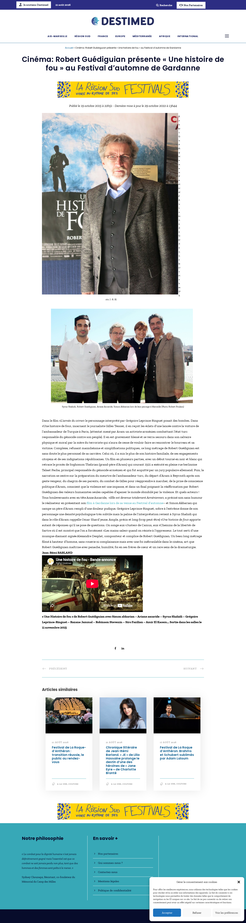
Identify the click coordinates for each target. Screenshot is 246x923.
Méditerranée (142, 36)
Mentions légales (108, 881)
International (187, 36)
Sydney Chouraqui (32, 877)
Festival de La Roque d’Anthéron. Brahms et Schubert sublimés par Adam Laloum (177, 753)
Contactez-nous (107, 872)
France (103, 36)
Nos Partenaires (193, 5)
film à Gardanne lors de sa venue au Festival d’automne (125, 503)
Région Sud (83, 36)
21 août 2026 (60, 742)
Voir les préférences (226, 912)
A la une (62, 784)
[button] (239, 882)
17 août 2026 (168, 742)
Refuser (197, 912)
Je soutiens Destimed (35, 4)
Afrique (164, 36)
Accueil (69, 47)
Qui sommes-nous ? (110, 863)
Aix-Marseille (57, 36)
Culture (73, 784)
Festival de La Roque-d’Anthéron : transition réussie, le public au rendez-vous (69, 754)
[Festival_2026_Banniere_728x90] (123, 89)
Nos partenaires (108, 853)
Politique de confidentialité (114, 890)
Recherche (166, 5)
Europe (120, 36)
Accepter (167, 912)
